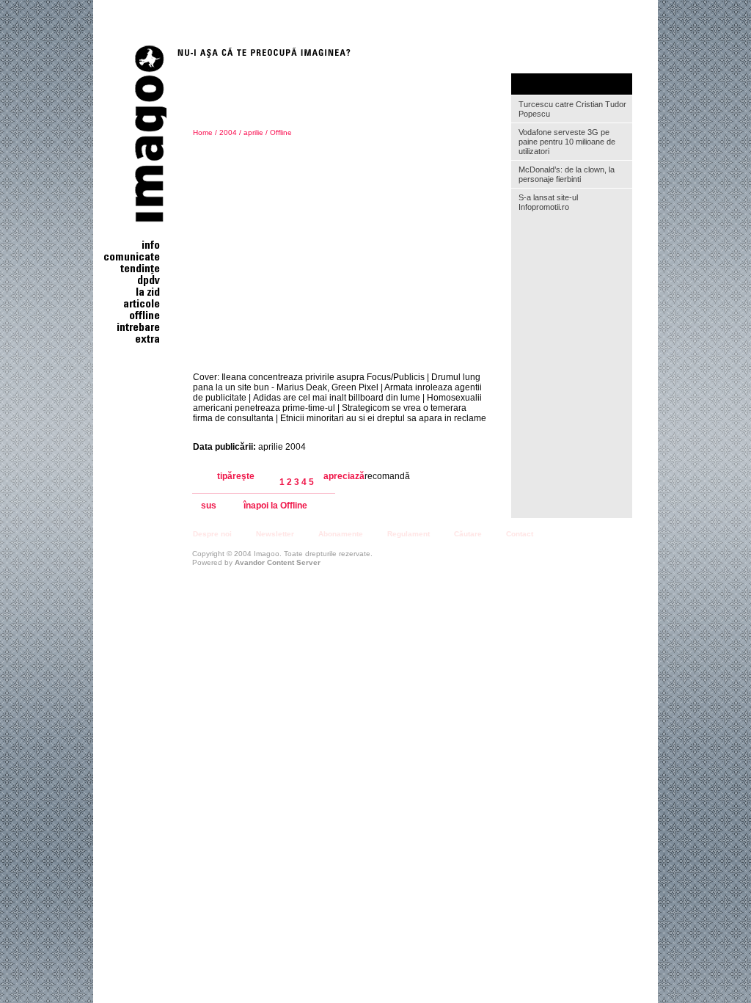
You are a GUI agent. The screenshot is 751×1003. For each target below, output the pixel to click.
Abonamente (340, 534)
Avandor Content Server (277, 562)
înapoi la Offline (275, 506)
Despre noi (212, 534)
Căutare (468, 534)
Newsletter (275, 534)
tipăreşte (235, 476)
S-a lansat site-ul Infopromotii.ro (548, 202)
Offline (281, 132)
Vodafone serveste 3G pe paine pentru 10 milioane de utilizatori (567, 142)
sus (208, 506)
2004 (228, 132)
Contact (519, 534)
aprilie (253, 132)
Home (203, 132)
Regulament (408, 534)
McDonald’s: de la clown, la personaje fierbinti (567, 174)
